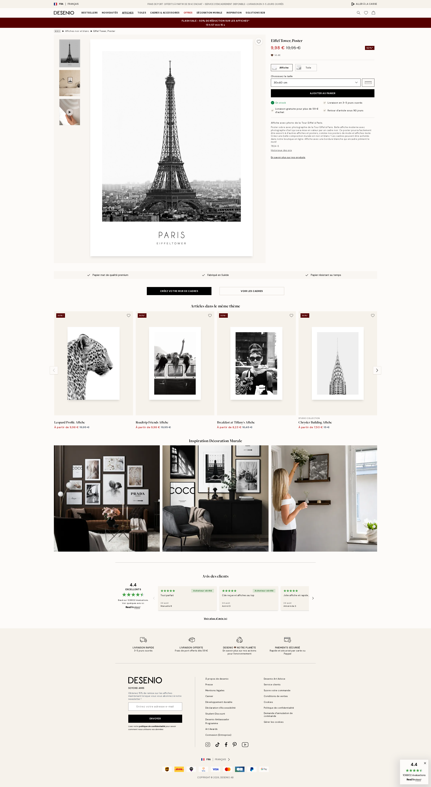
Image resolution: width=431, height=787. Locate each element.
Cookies (268, 702)
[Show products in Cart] (373, 13)
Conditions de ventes (276, 696)
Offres (188, 12)
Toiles (142, 12)
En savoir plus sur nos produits (288, 157)
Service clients (272, 684)
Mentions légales (215, 690)
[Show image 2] (69, 83)
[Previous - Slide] (54, 370)
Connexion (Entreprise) (218, 735)
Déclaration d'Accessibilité (220, 707)
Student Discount (215, 713)
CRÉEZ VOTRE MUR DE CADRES (179, 291)
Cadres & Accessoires (164, 12)
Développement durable (219, 702)
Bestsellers (89, 12)
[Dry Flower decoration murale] (107, 498)
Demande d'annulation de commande (278, 715)
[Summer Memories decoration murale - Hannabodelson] (324, 498)
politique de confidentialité (152, 726)
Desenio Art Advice (274, 678)
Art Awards (211, 729)
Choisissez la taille (282, 76)
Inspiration (234, 12)
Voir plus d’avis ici (215, 618)
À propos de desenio (217, 678)
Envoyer (155, 718)
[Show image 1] (69, 53)
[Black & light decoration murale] (215, 498)
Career (209, 696)
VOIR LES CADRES (252, 291)
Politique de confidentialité (279, 707)
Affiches (128, 12)
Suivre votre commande (277, 690)
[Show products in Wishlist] (366, 13)
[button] (368, 82)
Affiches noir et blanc (77, 31)
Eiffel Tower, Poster (104, 31)
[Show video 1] (69, 112)
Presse (209, 684)
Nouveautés (110, 12)
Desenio (225, 777)
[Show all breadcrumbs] (57, 31)
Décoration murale (209, 12)
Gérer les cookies (274, 722)
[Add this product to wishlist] (259, 41)
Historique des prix (281, 150)
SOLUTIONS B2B (255, 12)
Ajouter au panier (323, 93)
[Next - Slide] (377, 370)
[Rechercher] (358, 13)
